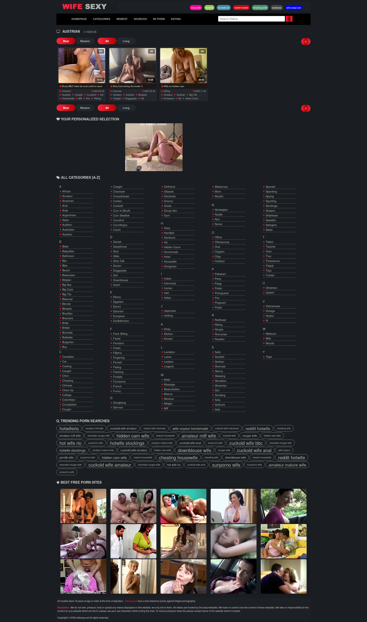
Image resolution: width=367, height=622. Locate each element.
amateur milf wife (94, 428)
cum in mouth (121, 210)
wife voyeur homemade (190, 428)
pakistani (220, 274)
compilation (69, 404)
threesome (273, 261)
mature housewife (165, 435)
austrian (66, 94)
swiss (269, 230)
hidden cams (172, 247)
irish (166, 293)
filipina (117, 353)
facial (116, 338)
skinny (219, 371)
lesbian (169, 361)
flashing (118, 372)
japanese (170, 311)
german (118, 407)
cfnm (65, 376)
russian (220, 339)
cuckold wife (229, 435)
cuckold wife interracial (227, 428)
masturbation (172, 389)
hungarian (170, 266)
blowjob (142, 94)
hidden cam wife (133, 435)
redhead (220, 320)
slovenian (221, 385)
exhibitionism (121, 321)
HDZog (166, 90)
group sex (170, 210)
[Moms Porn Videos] (83, 541)
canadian (68, 356)
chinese (67, 385)
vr (267, 320)
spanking (271, 191)
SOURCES (140, 18)
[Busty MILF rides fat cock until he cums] (81, 65)
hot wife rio (223, 7)
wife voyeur (284, 450)
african (66, 191)
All (107, 41)
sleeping (220, 376)
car (64, 361)
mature (168, 394)
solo (217, 409)
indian (167, 278)
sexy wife (196, 7)
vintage (270, 311)
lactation (169, 352)
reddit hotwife (241, 7)
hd (101, 94)
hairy (167, 228)
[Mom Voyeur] (183, 506)
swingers (271, 225)
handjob (169, 233)
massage (169, 384)
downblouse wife (194, 450)
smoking (220, 395)
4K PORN (159, 18)
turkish (270, 275)
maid (167, 379)
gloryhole (170, 196)
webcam (271, 333)
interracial (170, 283)
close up (67, 390)
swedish (271, 220)
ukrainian (271, 288)
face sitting (120, 333)
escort (117, 306)
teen (269, 251)
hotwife (209, 7)
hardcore (169, 237)
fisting (117, 367)
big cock (67, 289)
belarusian (68, 275)
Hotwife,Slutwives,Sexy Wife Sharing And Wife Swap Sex (87, 6)
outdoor (220, 261)
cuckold (118, 206)
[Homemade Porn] (83, 506)
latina (167, 357)
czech (117, 230)
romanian (221, 334)
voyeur (270, 316)
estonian (118, 311)
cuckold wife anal (190, 443)
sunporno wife (95, 442)
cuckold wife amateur (123, 428)
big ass (66, 285)
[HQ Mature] (133, 541)
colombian (68, 400)
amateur (117, 94)
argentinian (69, 215)
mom (218, 191)
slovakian (221, 381)
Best (66, 41)
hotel (167, 257)
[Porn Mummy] (133, 576)
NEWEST (122, 18)
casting (66, 366)
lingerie (169, 366)
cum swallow (121, 215)
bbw (64, 265)
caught (66, 371)
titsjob (270, 266)
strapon (270, 210)
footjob (117, 377)
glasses (169, 191)
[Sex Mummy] (133, 506)
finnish (117, 362)
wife (268, 338)
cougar (66, 409)
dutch (116, 285)
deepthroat (120, 246)
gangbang (119, 402)
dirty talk (118, 261)
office (218, 237)
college (66, 395)
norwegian (221, 209)
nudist (218, 214)
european (169, 98)
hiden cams (191, 98)
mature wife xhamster (155, 428)
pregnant (220, 302)
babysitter (68, 251)
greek (167, 206)
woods (270, 343)
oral (217, 247)
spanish (270, 187)
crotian (117, 201)
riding (97, 98)
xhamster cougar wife (99, 435)
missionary (221, 187)
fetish (117, 348)
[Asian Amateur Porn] (284, 506)
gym (167, 215)
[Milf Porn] (284, 576)
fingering (119, 357)
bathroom (68, 256)
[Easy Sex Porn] (83, 576)
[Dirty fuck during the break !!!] (132, 65)
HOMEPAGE (79, 18)
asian (65, 220)
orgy (218, 256)
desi (116, 251)
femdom (118, 343)
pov (88, 98)
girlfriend (169, 187)
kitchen (168, 334)
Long (126, 41)
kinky (167, 329)
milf (80, 98)
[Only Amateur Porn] (234, 541)
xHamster (66, 90)
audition (67, 225)
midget (168, 403)
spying (270, 196)
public (218, 307)
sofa (217, 400)
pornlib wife (66, 457)
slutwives (277, 7)
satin (218, 352)
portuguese (222, 293)
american (68, 201)
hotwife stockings (127, 443)
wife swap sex (294, 7)
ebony (117, 297)
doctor (117, 266)
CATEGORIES (101, 18)
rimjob (219, 329)
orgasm (220, 251)
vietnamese (273, 306)
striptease (272, 215)
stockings (271, 206)
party (218, 279)
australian (68, 229)
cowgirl (79, 94)
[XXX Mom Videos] (234, 576)
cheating (67, 380)
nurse (218, 224)
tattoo (269, 242)
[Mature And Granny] (284, 541)
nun (217, 219)
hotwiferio (69, 428)
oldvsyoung (222, 242)
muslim (219, 196)
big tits (193, 94)
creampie (119, 191)
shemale (220, 366)
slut (217, 390)
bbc (64, 261)
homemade (68, 98)
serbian (219, 361)
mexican (169, 399)
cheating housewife (178, 457)
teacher (271, 246)
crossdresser (121, 196)
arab (65, 210)
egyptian (118, 302)
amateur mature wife (162, 442)
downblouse (120, 280)
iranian (168, 288)
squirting (271, 201)
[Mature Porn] (183, 541)
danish (117, 242)
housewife (170, 261)
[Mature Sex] (183, 576)
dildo (116, 256)
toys (268, 270)
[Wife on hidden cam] (183, 65)
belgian (66, 280)
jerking (168, 315)
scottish (219, 357)
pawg (218, 283)
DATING (176, 18)
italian (167, 298)
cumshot (91, 94)
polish (218, 288)
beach (66, 270)
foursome (119, 381)
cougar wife (250, 435)
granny (168, 201)
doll (115, 275)
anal (65, 205)
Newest (85, 41)
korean (168, 338)
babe (65, 246)
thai (268, 256)
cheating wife (260, 7)
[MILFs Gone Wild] (234, 506)
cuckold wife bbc (246, 443)
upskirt (270, 292)
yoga (269, 356)
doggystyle (131, 98)
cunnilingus (120, 225)
